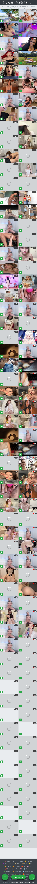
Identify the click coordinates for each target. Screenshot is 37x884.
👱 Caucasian (28, 861)
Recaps (21, 882)
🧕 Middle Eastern (8, 863)
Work (17, 882)
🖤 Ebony (14, 861)
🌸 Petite (29, 866)
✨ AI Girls (18, 874)
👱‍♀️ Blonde (31, 863)
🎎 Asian (7, 861)
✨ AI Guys (8, 876)
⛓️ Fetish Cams (9, 874)
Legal (32, 882)
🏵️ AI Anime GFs (27, 874)
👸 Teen (24, 863)
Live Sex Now (18, 877)
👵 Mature (18, 863)
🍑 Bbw (23, 866)
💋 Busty (7, 869)
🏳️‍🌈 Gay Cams (7, 871)
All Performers (27, 882)
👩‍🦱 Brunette (8, 866)
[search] (32, 877)
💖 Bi (21, 869)
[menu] (5, 877)
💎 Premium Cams (28, 871)
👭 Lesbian (15, 869)
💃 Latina (20, 861)
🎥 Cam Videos (28, 876)
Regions (13, 882)
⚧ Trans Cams (17, 871)
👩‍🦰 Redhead (16, 866)
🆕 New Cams (28, 869)
